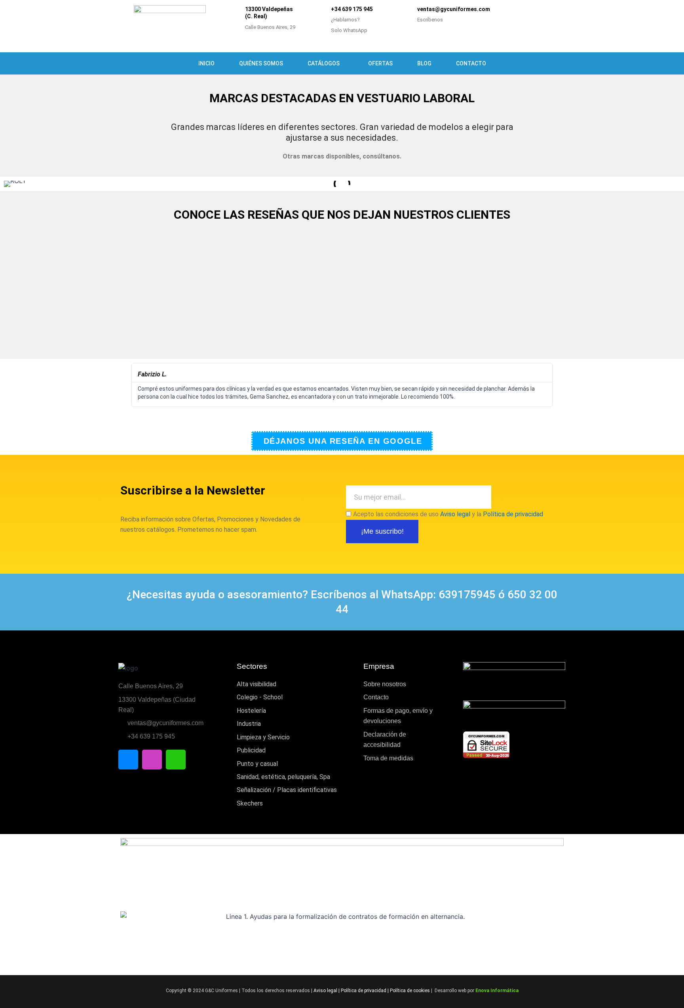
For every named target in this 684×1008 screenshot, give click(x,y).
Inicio (206, 63)
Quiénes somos (261, 63)
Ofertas (380, 63)
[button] (127, 385)
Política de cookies (410, 990)
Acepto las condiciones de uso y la (448, 514)
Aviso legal (455, 514)
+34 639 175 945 (352, 9)
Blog (424, 63)
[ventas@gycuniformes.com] (406, 15)
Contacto (471, 63)
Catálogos (324, 63)
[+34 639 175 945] (320, 21)
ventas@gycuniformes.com (453, 9)
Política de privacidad (513, 514)
